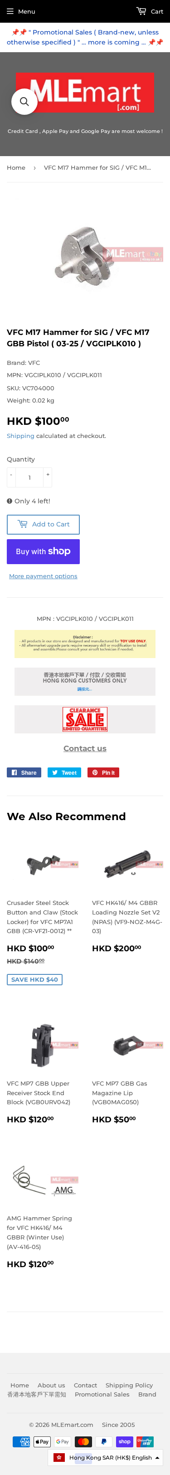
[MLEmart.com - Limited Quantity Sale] (85, 731)
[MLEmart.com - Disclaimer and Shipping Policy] (85, 655)
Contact (85, 1385)
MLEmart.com (72, 1424)
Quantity (21, 459)
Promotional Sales (102, 1394)
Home (16, 167)
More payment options (43, 576)
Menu (26, 11)
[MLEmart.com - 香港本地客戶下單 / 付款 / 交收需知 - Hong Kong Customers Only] (85, 693)
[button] (105, 1457)
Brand (147, 1394)
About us (51, 1385)
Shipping (20, 435)
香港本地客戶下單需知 (36, 1394)
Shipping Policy (129, 1385)
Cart (156, 11)
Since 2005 (118, 1424)
